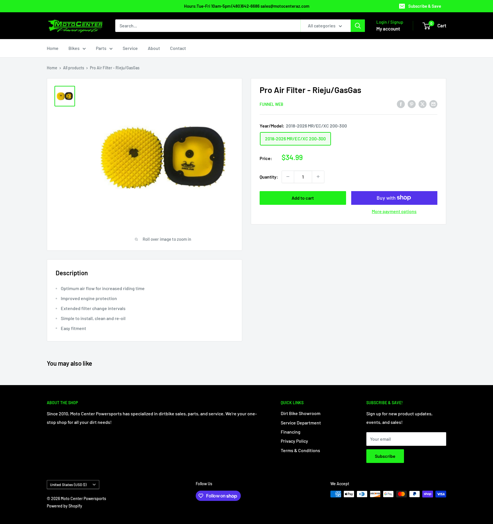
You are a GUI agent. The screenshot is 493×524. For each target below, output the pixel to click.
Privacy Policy (294, 441)
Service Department (301, 422)
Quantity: (269, 176)
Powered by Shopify (64, 505)
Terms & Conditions (300, 450)
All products (73, 67)
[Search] (358, 25)
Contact (178, 48)
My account (388, 28)
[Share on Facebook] (401, 103)
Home (52, 48)
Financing (290, 431)
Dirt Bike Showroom (300, 413)
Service (130, 48)
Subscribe (385, 456)
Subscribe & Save (424, 6)
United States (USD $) (68, 484)
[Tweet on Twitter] (423, 103)
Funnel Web (271, 104)
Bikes (74, 48)
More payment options (394, 211)
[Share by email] (433, 103)
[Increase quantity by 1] (318, 177)
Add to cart (303, 197)
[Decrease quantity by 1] (288, 177)
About (154, 48)
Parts (101, 48)
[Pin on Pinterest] (412, 103)
